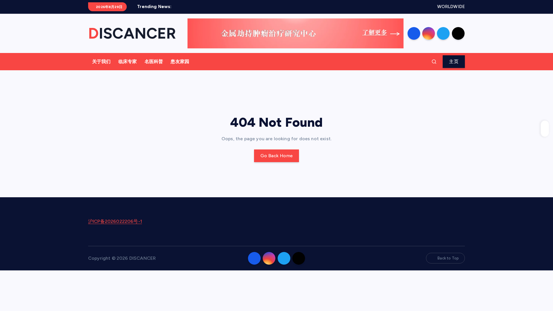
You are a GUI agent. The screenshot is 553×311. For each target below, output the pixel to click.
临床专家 (127, 61)
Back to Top (448, 258)
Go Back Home (276, 155)
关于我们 (101, 61)
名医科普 (154, 61)
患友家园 (180, 61)
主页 (454, 61)
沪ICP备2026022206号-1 (115, 221)
